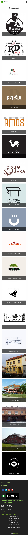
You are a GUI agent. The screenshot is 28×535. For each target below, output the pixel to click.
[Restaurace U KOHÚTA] (14, 146)
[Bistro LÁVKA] (14, 170)
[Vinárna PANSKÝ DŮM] (14, 73)
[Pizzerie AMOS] (14, 122)
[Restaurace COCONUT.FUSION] (14, 268)
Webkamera (4, 485)
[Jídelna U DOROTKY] (14, 317)
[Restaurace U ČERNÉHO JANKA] (14, 24)
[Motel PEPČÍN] (14, 97)
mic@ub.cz (3, 511)
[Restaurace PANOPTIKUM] (14, 293)
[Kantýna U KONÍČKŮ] (14, 195)
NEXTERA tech (15, 533)
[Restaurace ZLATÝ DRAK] (14, 244)
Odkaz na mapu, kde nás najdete (9, 514)
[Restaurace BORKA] (14, 415)
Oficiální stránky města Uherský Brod (10, 484)
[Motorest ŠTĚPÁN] (14, 439)
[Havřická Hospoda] (14, 463)
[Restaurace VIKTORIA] (14, 366)
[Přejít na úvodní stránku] (6, 2)
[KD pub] (14, 48)
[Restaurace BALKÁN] (14, 341)
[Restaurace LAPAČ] (14, 390)
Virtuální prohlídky (5, 482)
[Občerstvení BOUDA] (14, 219)
